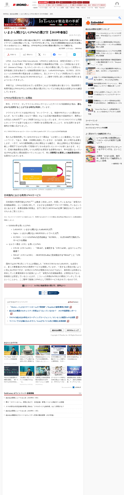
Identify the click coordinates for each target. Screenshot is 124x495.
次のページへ (53, 293)
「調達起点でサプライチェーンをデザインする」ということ (109, 149)
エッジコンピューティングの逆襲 (96, 128)
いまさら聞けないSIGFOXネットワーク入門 (39, 233)
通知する (30, 54)
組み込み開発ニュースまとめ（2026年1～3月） (22, 411)
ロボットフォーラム (92, 124)
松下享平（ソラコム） (66, 48)
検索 (120, 17)
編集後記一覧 (117, 163)
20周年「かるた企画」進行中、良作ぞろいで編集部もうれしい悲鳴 (109, 158)
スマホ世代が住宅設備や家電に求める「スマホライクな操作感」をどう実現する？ (35, 406)
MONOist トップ (73, 330)
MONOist (6, 14)
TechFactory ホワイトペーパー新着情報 (19, 393)
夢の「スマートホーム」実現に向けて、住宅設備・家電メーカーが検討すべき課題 (35, 402)
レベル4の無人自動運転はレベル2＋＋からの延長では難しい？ (109, 140)
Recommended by (67, 387)
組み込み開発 (14, 14)
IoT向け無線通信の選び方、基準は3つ (44, 285)
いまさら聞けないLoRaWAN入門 (38, 229)
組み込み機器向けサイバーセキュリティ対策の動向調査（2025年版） (30, 415)
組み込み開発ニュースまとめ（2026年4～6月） (22, 398)
